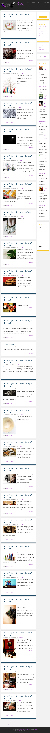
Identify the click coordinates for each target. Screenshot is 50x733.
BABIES (40, 28)
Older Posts (33, 722)
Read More (31, 33)
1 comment (20, 107)
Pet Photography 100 (42, 121)
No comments (20, 18)
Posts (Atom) (8, 724)
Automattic (19, 730)
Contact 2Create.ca (42, 45)
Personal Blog (41, 49)
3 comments (20, 550)
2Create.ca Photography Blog (24, 729)
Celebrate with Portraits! (45, 97)
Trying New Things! (45, 157)
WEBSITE (33, 2)
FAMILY (40, 35)
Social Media (46, 2)
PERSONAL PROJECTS (9, 35)
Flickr (39, 37)
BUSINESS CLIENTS (42, 30)
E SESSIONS (41, 33)
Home (28, 2)
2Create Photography (42, 26)
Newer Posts (3, 722)
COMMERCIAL (41, 31)
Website (40, 47)
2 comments (21, 637)
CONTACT (39, 2)
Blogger (45, 56)
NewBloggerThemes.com (32, 730)
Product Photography (42, 86)
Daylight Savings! (8, 344)
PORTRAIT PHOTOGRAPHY (45, 189)
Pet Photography (42, 173)
